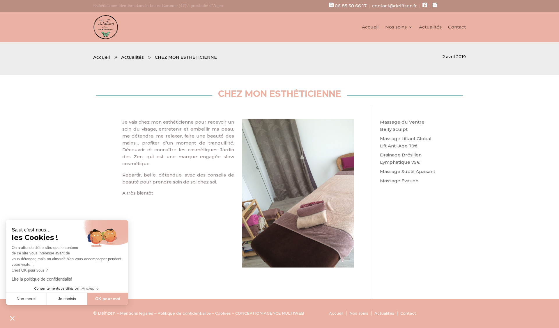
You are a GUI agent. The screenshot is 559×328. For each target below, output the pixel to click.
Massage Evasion (399, 180)
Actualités (430, 27)
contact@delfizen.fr (394, 5)
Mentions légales (136, 313)
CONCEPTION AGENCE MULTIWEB (269, 313)
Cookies (223, 313)
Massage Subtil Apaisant (407, 171)
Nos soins (396, 27)
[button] (12, 318)
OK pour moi (107, 298)
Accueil (370, 27)
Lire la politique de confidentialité (42, 279)
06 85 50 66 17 (351, 5)
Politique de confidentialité (184, 313)
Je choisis (67, 298)
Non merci (26, 298)
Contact (457, 27)
